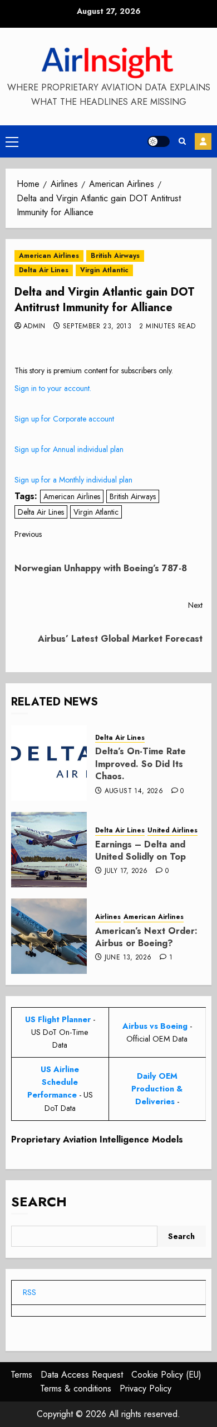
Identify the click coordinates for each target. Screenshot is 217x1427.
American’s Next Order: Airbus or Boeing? (146, 937)
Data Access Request (82, 1374)
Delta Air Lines (43, 270)
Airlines (108, 917)
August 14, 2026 (134, 791)
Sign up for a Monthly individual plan (73, 479)
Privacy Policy (145, 1388)
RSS (29, 1292)
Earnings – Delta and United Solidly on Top (140, 850)
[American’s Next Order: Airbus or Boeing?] (49, 936)
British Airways (115, 256)
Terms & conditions (75, 1388)
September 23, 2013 (97, 326)
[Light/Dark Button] (158, 141)
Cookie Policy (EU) (166, 1374)
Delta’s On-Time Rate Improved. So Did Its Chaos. (140, 764)
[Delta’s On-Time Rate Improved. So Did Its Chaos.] (49, 763)
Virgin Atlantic (104, 270)
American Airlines (49, 256)
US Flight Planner (58, 1019)
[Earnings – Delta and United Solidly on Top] (49, 849)
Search (39, 1201)
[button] (12, 141)
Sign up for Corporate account (64, 418)
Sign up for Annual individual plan (69, 449)
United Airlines (172, 830)
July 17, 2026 (126, 871)
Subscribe (203, 141)
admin (34, 326)
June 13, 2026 (128, 957)
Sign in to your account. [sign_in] (52, 388)
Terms (21, 1374)
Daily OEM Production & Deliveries (157, 1088)
